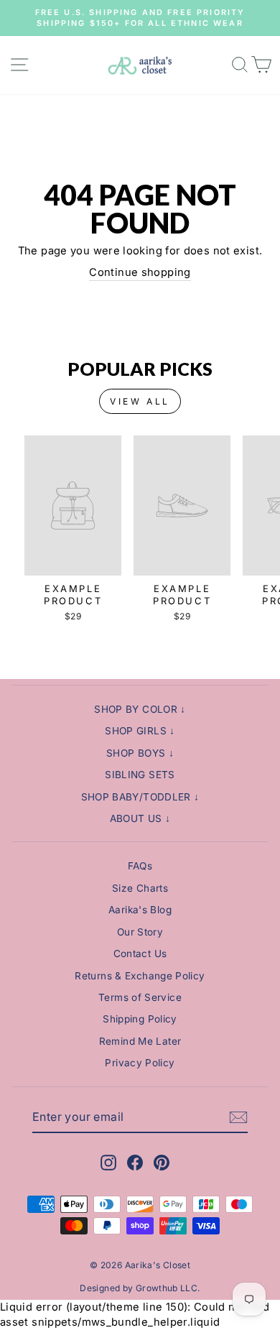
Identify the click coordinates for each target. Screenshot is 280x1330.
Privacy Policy (139, 1062)
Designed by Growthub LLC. (140, 1288)
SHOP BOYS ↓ (140, 753)
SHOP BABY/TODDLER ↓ (140, 797)
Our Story (140, 932)
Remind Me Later (140, 1041)
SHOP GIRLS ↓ (139, 730)
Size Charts (140, 888)
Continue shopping (139, 272)
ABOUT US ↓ (140, 818)
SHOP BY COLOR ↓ (140, 709)
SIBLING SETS (139, 774)
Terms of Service (140, 997)
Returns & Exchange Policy (140, 976)
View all (140, 401)
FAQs (140, 866)
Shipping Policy (140, 1019)
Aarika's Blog (140, 909)
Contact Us (140, 953)
